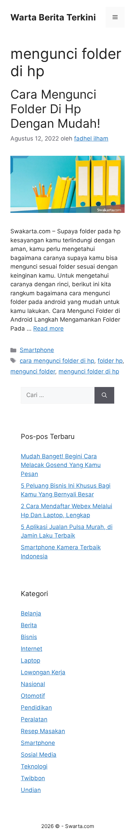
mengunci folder (32, 371)
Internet (31, 648)
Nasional (33, 684)
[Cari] (104, 395)
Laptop (30, 660)
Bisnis (29, 636)
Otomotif (33, 695)
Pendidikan (36, 707)
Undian (31, 789)
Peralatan (34, 719)
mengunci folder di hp (88, 371)
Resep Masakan (43, 731)
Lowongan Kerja (43, 672)
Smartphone (37, 349)
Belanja (31, 613)
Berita (29, 625)
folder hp (110, 360)
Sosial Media (38, 754)
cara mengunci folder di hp (57, 360)
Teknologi (34, 766)
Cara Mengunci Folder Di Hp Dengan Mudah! (55, 108)
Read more (48, 328)
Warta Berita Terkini (53, 17)
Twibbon (33, 778)
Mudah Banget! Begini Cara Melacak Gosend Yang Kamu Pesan (61, 465)
